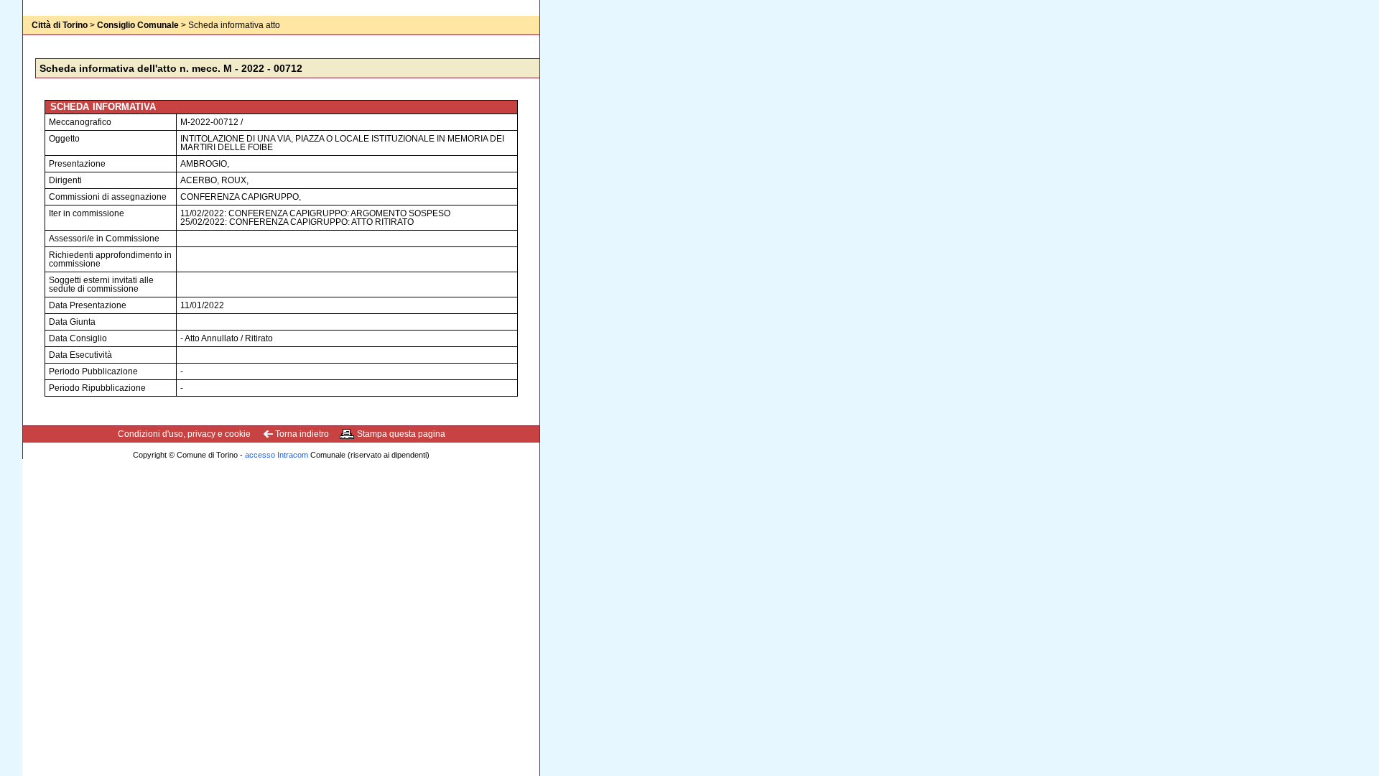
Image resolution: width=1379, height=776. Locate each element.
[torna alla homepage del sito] (51, 39)
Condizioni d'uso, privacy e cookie (184, 434)
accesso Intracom (276, 455)
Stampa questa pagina (401, 434)
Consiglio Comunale (138, 25)
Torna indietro (302, 434)
